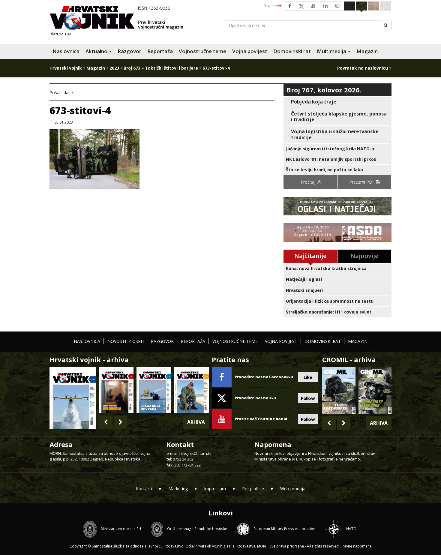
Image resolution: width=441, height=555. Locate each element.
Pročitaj (309, 182)
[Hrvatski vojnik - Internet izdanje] (121, 19)
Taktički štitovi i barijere (171, 68)
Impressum (215, 488)
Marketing (178, 488)
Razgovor (129, 51)
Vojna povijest (249, 51)
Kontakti (144, 488)
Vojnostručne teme (202, 51)
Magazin (367, 51)
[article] (337, 102)
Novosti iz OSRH (125, 341)
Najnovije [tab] (364, 256)
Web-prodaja (292, 488)
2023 (114, 68)
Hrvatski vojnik (66, 68)
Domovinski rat (292, 51)
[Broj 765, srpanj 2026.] (116, 390)
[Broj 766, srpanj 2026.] (73, 397)
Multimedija (332, 51)
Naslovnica (66, 51)
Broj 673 (132, 68)
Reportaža (160, 51)
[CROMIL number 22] (375, 390)
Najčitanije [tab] (310, 256)
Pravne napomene (356, 546)
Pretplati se (253, 488)
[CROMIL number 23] (338, 390)
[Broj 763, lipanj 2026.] (191, 390)
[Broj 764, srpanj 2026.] (153, 390)
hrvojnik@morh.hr (195, 453)
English (270, 5)
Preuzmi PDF (362, 182)
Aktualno (97, 51)
